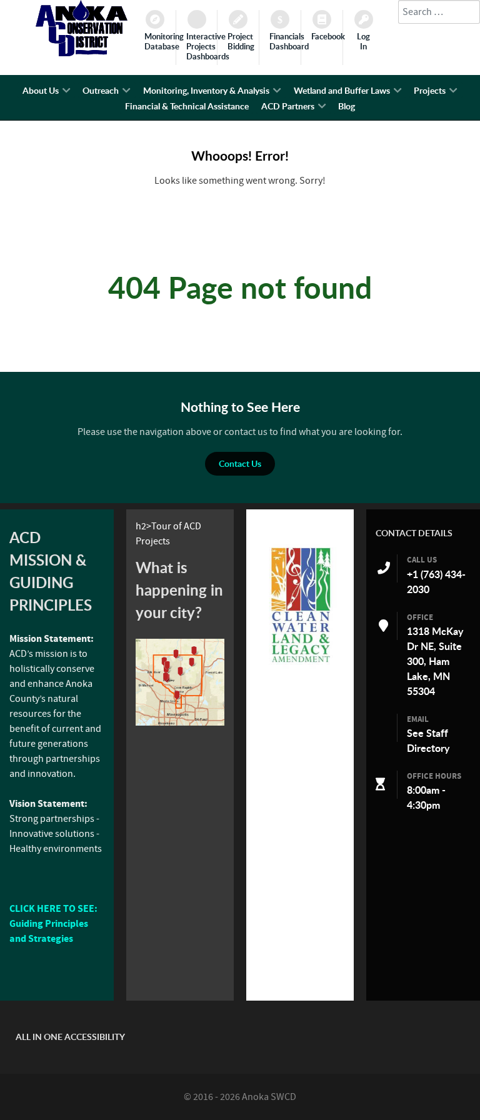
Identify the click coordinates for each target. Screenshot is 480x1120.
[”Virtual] (180, 682)
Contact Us (240, 463)
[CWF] (300, 605)
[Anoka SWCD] (81, 53)
